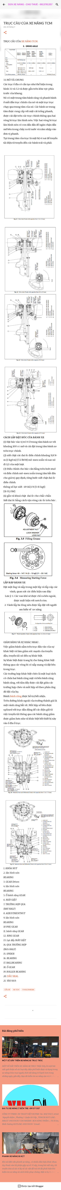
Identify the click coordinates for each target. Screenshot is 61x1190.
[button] (5, 33)
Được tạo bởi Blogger (32, 1186)
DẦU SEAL (12, 976)
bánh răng (16, 696)
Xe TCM (16, 990)
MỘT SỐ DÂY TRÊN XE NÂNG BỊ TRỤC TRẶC (22, 1060)
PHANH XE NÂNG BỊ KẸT (13, 1156)
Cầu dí (7, 990)
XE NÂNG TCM (29, 41)
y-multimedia (28, 990)
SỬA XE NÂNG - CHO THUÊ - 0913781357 (30, 4)
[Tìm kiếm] (57, 4)
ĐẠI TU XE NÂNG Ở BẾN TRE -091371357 (21, 1108)
